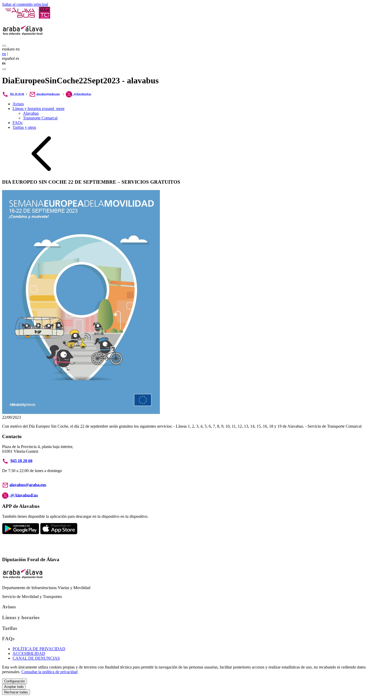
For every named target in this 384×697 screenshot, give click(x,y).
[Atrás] (41, 172)
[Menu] (4, 46)
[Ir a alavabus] (27, 17)
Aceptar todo (14, 687)
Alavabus (31, 113)
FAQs (17, 122)
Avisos (18, 104)
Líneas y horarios (39, 108)
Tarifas (9, 628)
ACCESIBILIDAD (29, 653)
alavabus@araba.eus (48, 93)
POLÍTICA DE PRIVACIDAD (39, 649)
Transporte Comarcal (40, 118)
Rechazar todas (16, 692)
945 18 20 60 (17, 93)
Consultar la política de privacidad (49, 672)
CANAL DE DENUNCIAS (36, 658)
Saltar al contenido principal (25, 4)
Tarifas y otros (24, 127)
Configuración (14, 681)
